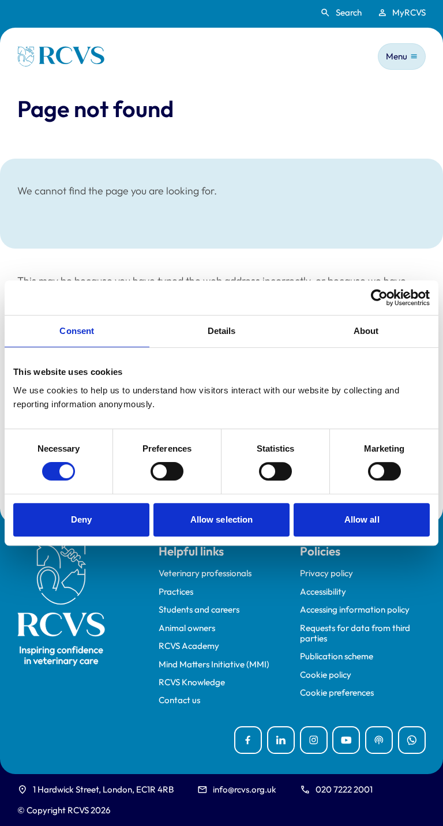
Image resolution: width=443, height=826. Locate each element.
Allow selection (221, 519)
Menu (396, 56)
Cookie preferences (337, 693)
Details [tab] (222, 331)
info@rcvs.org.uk (244, 789)
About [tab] (366, 331)
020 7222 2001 (344, 789)
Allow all (362, 519)
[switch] (167, 471)
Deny (81, 519)
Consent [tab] (76, 331)
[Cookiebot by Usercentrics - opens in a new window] (379, 297)
